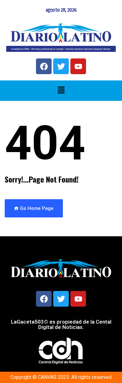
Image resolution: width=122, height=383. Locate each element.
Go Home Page (36, 208)
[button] (61, 90)
